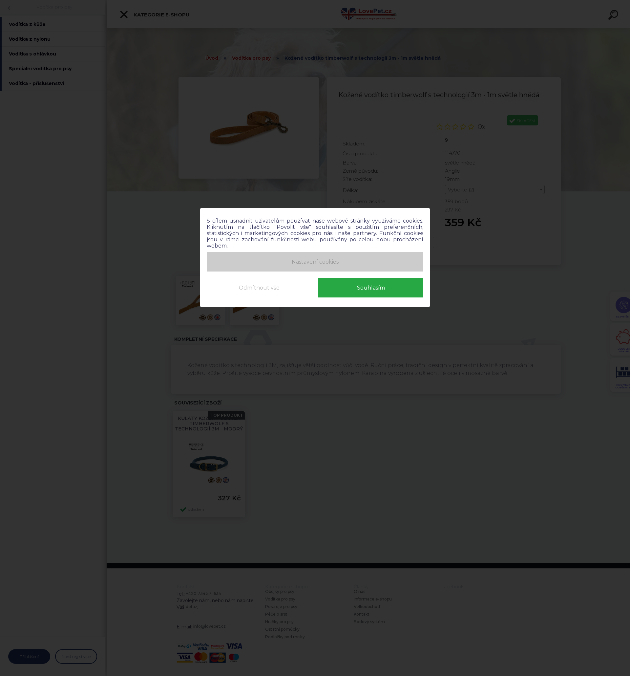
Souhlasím (371, 288)
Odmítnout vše (259, 288)
